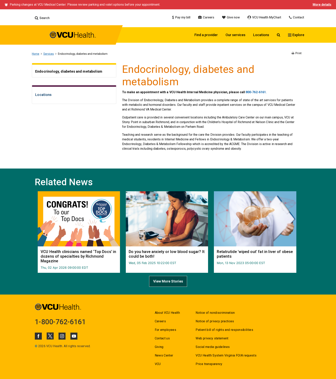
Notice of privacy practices (215, 321)
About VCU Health (167, 313)
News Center (164, 355)
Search (44, 18)
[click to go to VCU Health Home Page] (73, 35)
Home (35, 53)
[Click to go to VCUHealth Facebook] (38, 336)
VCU (158, 364)
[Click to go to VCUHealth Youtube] (73, 336)
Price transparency (209, 364)
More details (322, 4)
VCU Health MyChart (266, 17)
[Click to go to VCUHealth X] (50, 335)
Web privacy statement (212, 338)
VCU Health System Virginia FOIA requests (226, 355)
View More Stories (168, 281)
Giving (159, 347)
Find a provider (206, 35)
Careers (208, 17)
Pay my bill (182, 17)
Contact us (162, 338)
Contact (298, 17)
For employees (165, 330)
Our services (235, 35)
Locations (261, 35)
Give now (233, 17)
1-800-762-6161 (60, 322)
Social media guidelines (213, 347)
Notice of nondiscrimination (215, 313)
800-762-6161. (256, 92)
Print (298, 53)
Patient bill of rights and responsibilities (224, 330)
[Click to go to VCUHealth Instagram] (62, 336)
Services (48, 53)
